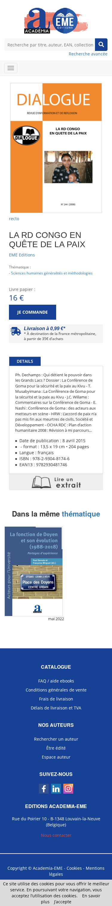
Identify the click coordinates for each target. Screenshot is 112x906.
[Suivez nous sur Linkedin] (56, 789)
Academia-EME (48, 868)
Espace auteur (56, 757)
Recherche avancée (88, 54)
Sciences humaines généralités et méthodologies (52, 273)
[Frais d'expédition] (15, 333)
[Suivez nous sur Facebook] (44, 789)
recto (14, 218)
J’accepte (62, 902)
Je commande (32, 312)
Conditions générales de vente (56, 690)
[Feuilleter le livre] (56, 482)
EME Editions (22, 255)
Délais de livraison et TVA (56, 708)
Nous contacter (56, 835)
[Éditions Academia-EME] (56, 20)
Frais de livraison (56, 699)
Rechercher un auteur (56, 739)
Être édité (56, 748)
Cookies (74, 868)
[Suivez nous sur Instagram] (68, 789)
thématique (81, 513)
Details (25, 361)
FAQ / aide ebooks (56, 681)
